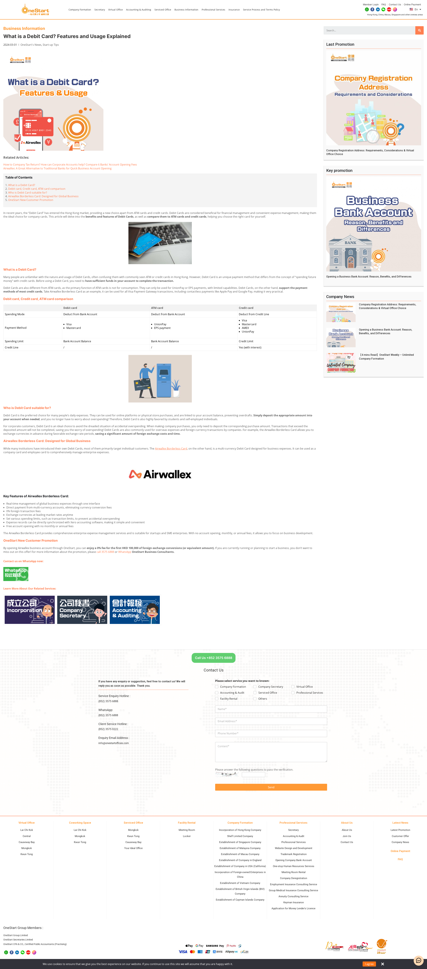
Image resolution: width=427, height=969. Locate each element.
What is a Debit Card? (21, 185)
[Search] (419, 30)
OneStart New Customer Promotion (30, 200)
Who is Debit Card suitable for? (27, 192)
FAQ (400, 859)
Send (271, 787)
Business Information (186, 9)
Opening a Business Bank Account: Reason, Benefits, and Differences (368, 276)
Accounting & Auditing (138, 9)
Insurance (234, 9)
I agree (369, 964)
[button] (214, 658)
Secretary (99, 9)
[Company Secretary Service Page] (82, 609)
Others (262, 699)
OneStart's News (31, 45)
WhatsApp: (105, 710)
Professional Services (213, 9)
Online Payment (400, 851)
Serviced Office (162, 9)
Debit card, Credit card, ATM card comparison (36, 189)
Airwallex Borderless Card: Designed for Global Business (43, 196)
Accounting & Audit (232, 693)
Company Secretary (270, 686)
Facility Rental (228, 699)
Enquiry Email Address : (113, 738)
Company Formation (80, 9)
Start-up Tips (51, 45)
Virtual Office (115, 9)
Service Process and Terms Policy (261, 9)
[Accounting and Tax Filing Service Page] (135, 609)
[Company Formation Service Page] (30, 609)
